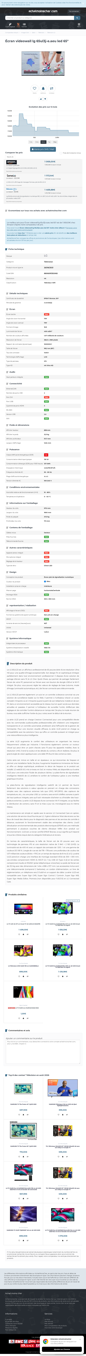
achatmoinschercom (43, 10)
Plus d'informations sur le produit (14, 171)
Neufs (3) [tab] (10, 157)
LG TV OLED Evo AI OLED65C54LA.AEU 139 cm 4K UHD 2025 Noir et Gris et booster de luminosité (23, 1188)
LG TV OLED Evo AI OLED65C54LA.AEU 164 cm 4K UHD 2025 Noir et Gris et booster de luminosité (62, 1230)
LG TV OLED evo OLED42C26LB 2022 (23, 1008)
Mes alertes (49, 1324)
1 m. (31, 142)
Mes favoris (49, 1321)
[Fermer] (80, 1339)
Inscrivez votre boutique (53, 1328)
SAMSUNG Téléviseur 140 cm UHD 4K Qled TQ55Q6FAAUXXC (63, 1104)
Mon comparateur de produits (56, 1326)
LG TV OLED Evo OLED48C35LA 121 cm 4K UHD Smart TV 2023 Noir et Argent (63, 924)
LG (46, 255)
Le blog (47, 1319)
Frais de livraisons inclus (72, 153)
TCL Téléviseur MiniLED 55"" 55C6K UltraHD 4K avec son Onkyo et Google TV (63, 1188)
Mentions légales (11, 1328)
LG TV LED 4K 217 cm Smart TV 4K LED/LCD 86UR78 (23, 924)
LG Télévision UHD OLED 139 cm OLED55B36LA (23, 966)
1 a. (49, 142)
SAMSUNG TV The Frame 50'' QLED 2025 (23, 1146)
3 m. (37, 142)
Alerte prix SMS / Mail (44, 149)
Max (54, 142)
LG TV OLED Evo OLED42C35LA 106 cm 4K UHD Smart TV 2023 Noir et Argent (62, 966)
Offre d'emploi (10, 1326)
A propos (8, 1319)
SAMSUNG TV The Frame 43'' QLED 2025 (23, 1104)
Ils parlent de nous (12, 1321)
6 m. (43, 142)
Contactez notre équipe (13, 1324)
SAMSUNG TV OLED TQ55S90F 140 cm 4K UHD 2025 (23, 1230)
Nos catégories (10, 1330)
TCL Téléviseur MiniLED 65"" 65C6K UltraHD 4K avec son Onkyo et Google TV (63, 1146)
